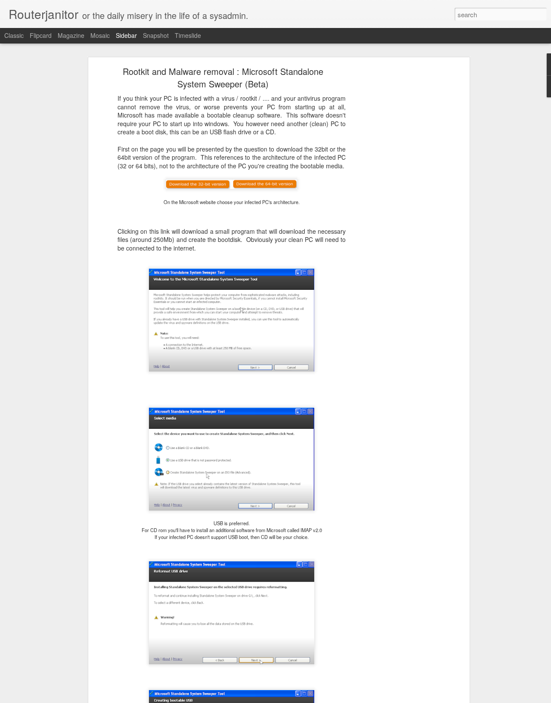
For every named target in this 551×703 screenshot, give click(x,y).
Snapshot (156, 35)
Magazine (71, 35)
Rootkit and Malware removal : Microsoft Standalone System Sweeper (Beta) (223, 77)
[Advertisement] (393, 205)
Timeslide (188, 35)
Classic (14, 35)
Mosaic (100, 35)
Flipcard (41, 35)
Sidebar (126, 35)
